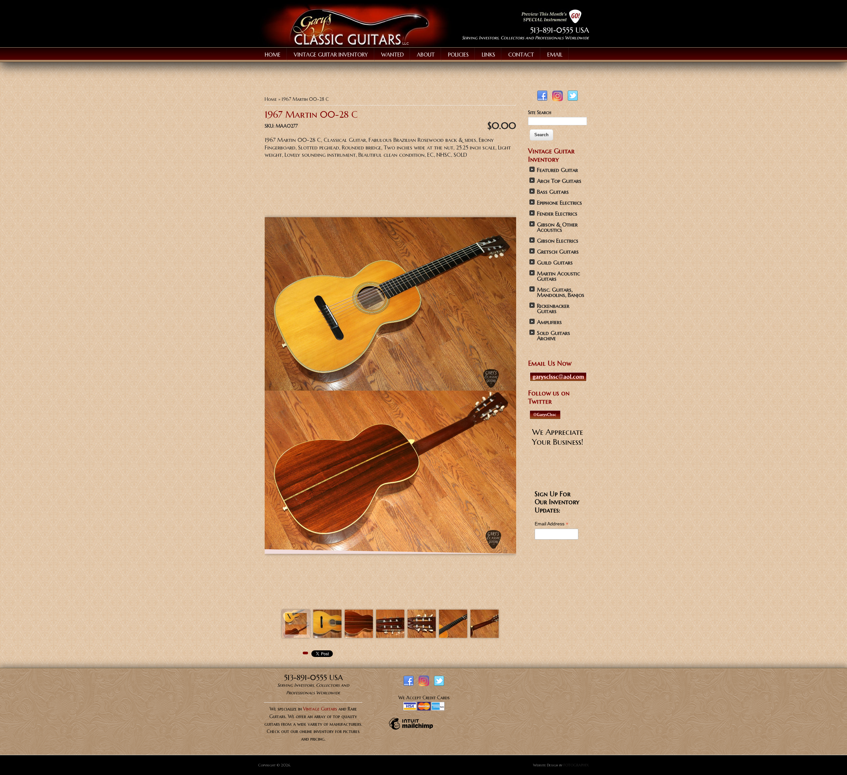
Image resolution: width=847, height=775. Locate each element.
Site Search (539, 112)
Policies (458, 54)
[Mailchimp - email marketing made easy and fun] (411, 729)
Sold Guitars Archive (553, 336)
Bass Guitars (553, 191)
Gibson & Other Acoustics (557, 227)
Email (554, 54)
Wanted (392, 54)
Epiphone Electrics (559, 202)
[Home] (355, 45)
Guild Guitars (555, 262)
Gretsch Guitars (558, 251)
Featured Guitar (557, 170)
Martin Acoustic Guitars (558, 276)
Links (488, 54)
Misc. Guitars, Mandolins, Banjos (560, 292)
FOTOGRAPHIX (576, 765)
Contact (521, 54)
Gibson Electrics (557, 240)
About (426, 54)
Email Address (551, 524)
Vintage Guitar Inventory (331, 54)
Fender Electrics (557, 213)
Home (273, 54)
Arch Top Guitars (559, 181)
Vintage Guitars (320, 709)
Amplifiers (549, 322)
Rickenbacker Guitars (553, 309)
